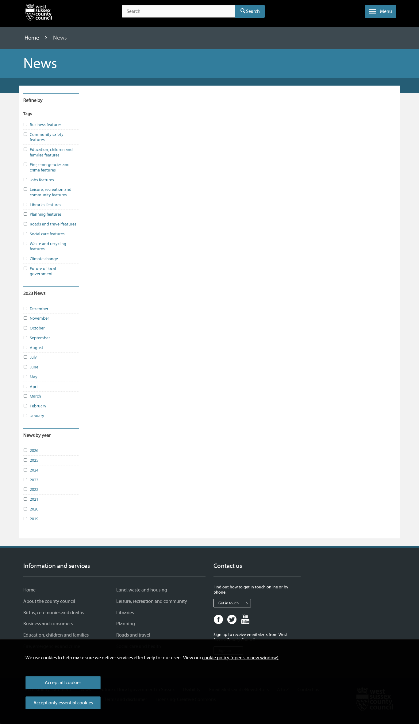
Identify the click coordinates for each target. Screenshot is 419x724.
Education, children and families (56, 635)
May (33, 376)
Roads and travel (133, 635)
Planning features (46, 214)
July (33, 357)
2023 (34, 480)
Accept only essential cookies (63, 703)
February (38, 406)
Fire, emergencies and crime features (50, 167)
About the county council (49, 601)
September (40, 338)
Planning (125, 623)
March (35, 396)
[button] (380, 11)
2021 (34, 499)
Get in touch (228, 603)
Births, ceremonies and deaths (53, 612)
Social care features (47, 234)
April (34, 386)
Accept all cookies (63, 682)
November (39, 318)
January (37, 415)
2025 (34, 460)
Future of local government (43, 271)
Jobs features (42, 180)
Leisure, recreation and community (151, 601)
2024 (34, 470)
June (34, 367)
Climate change (44, 258)
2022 (34, 489)
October (37, 328)
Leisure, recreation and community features (50, 192)
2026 (34, 450)
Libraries (125, 612)
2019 (34, 519)
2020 (34, 509)
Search (253, 11)
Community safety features (46, 137)
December (39, 308)
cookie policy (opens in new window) (240, 657)
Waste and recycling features (48, 246)
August (36, 347)
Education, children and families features (51, 152)
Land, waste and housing (141, 590)
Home (32, 37)
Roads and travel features (53, 224)
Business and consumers (48, 623)
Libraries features (45, 204)
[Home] (38, 13)
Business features (46, 124)
